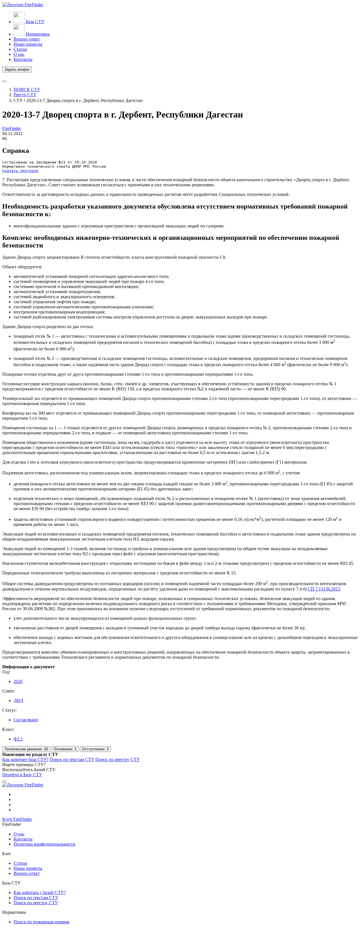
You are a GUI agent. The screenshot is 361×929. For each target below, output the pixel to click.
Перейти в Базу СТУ (22, 774)
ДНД (18, 700)
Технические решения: (26, 749)
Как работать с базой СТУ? (40, 892)
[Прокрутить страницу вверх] (4, 781)
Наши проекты (28, 868)
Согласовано (26, 719)
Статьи (20, 863)
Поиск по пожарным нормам (41, 921)
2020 (18, 681)
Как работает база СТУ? (25, 759)
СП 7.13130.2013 (324, 589)
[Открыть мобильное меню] (4, 81)
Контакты (23, 839)
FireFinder (11, 128)
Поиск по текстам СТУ (72, 759)
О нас (19, 833)
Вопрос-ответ (27, 873)
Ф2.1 (18, 738)
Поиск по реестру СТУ (117, 759)
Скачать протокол (20, 171)
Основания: (65, 749)
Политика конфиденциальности (44, 844)
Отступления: (95, 749)
